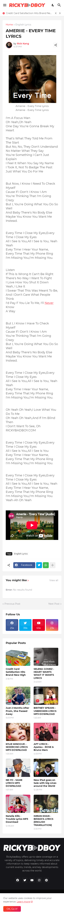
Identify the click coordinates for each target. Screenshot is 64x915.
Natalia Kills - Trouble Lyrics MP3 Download (17, 819)
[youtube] (32, 880)
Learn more (23, 901)
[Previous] (55, 13)
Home (9, 24)
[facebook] (17, 880)
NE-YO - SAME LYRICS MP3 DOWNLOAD (14, 783)
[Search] (59, 5)
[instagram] (39, 880)
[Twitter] (39, 565)
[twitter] (25, 880)
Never (49, 303)
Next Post (54, 603)
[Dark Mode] (53, 5)
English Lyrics (23, 24)
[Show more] (52, 565)
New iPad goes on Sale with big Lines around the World (45, 783)
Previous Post (12, 603)
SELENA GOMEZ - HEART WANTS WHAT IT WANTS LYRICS (44, 673)
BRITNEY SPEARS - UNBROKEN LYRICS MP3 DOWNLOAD (45, 710)
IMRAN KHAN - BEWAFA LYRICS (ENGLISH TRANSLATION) (43, 821)
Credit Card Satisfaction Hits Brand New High (29, 13)
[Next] (60, 13)
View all (53, 580)
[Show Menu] (4, 5)
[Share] (55, 45)
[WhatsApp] (46, 565)
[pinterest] (46, 880)
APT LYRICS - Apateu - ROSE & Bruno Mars (44, 747)
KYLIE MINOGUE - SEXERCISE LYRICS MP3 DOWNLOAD (17, 747)
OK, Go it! (12, 908)
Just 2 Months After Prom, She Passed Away (17, 710)
